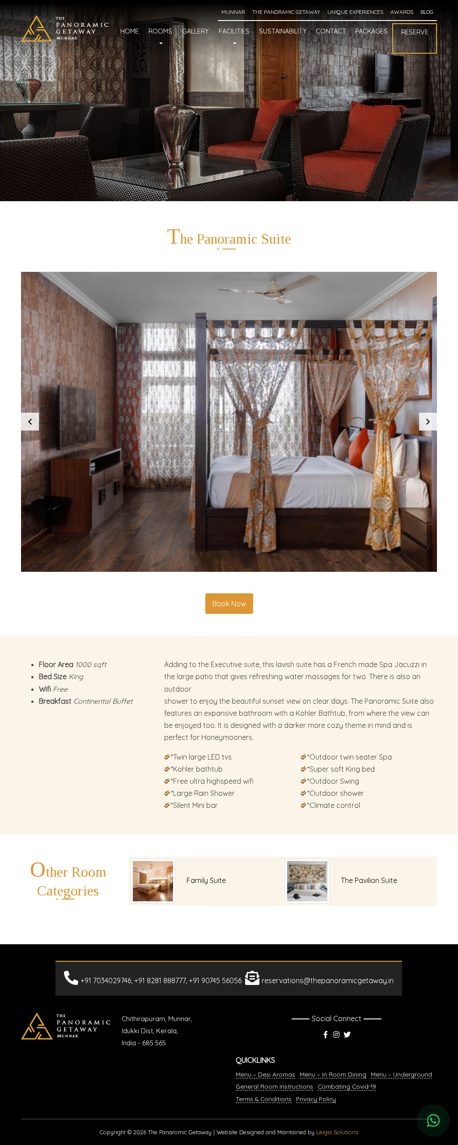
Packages (371, 31)
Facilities (234, 31)
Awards (401, 11)
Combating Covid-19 (347, 1086)
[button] (30, 422)
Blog (426, 11)
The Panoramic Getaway (286, 11)
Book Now (229, 603)
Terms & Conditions (264, 1099)
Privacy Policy (316, 1099)
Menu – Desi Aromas (265, 1074)
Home (129, 31)
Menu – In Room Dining (333, 1074)
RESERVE (414, 32)
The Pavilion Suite (369, 880)
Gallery (195, 31)
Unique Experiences (355, 11)
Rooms (160, 31)
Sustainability (283, 31)
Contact (331, 31)
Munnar (233, 11)
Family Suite (206, 880)
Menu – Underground (401, 1074)
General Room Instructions (274, 1086)
